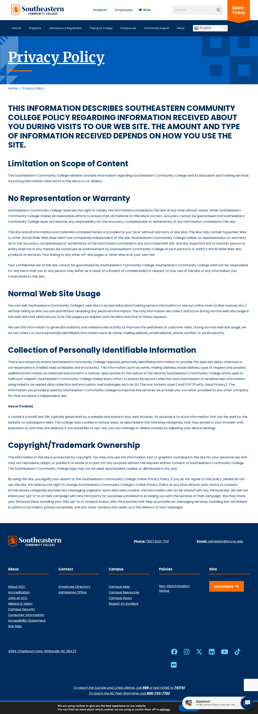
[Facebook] (174, 651)
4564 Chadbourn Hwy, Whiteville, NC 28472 (42, 651)
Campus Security (21, 609)
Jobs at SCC (17, 598)
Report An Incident (123, 603)
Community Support (156, 28)
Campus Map (119, 586)
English (205, 28)
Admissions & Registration (65, 28)
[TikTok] (237, 651)
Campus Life (128, 28)
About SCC (16, 586)
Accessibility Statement (27, 620)
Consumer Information (26, 615)
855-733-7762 (158, 693)
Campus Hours (120, 598)
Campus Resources (124, 592)
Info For (16, 28)
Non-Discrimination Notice (174, 588)
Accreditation (19, 592)
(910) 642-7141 (157, 541)
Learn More (223, 586)
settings (164, 709)
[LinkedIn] (211, 651)
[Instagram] (186, 651)
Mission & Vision (20, 603)
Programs (35, 28)
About (180, 28)
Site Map (15, 626)
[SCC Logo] (37, 10)
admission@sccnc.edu (225, 541)
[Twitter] (199, 651)
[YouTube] (224, 651)
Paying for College (101, 28)
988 (145, 687)
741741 (179, 687)
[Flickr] (174, 665)
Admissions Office (72, 592)
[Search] (218, 10)
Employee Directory (74, 586)
